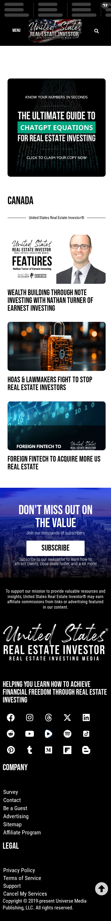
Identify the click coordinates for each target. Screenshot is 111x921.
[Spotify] (67, 734)
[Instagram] (30, 717)
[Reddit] (11, 734)
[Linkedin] (86, 717)
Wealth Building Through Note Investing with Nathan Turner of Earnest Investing (50, 300)
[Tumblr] (30, 750)
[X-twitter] (67, 717)
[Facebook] (11, 717)
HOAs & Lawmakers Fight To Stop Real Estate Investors (50, 384)
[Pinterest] (11, 750)
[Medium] (48, 750)
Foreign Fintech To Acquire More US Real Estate (54, 463)
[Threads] (48, 717)
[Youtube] (30, 734)
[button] (16, 31)
